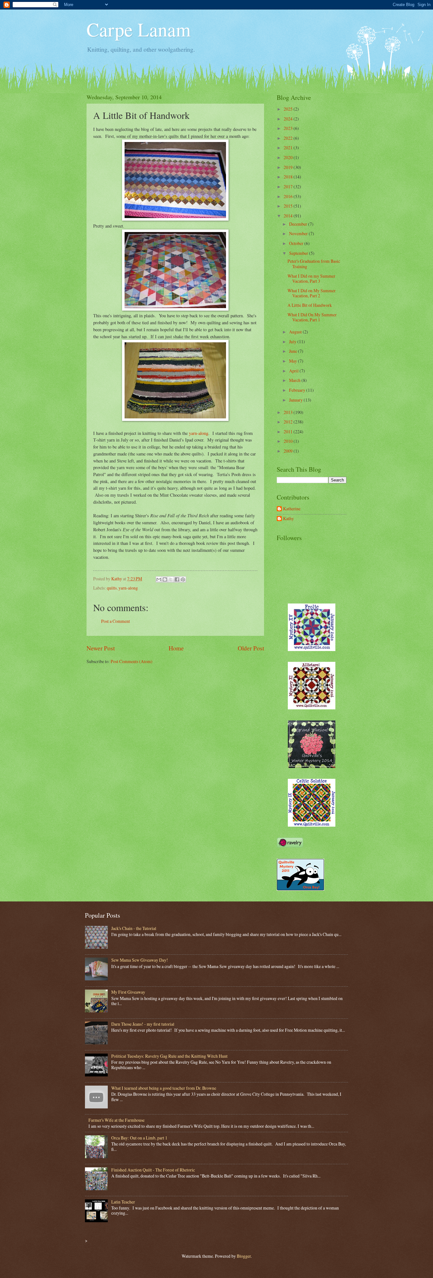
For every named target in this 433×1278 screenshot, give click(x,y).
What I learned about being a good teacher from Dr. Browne (163, 1088)
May (293, 361)
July (293, 342)
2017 (289, 187)
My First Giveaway (128, 992)
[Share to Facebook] (177, 579)
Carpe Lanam (139, 29)
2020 (289, 157)
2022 (289, 138)
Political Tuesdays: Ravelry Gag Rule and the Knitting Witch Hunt (169, 1056)
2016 (289, 196)
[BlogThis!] (165, 579)
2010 (289, 441)
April (294, 371)
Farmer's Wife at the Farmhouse (116, 1120)
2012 (289, 422)
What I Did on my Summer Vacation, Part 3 (311, 278)
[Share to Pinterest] (183, 579)
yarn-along (198, 433)
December (298, 224)
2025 (289, 109)
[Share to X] (171, 579)
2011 (289, 432)
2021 (289, 148)
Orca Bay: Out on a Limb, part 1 (139, 1138)
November (299, 233)
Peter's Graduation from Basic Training (314, 263)
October (296, 243)
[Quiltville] (311, 825)
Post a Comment (115, 621)
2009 (289, 451)
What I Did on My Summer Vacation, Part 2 (312, 293)
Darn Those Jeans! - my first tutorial (142, 1024)
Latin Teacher (123, 1202)
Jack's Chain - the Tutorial (133, 928)
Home (176, 648)
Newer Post (101, 648)
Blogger (244, 1256)
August (296, 332)
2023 (289, 128)
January (296, 400)
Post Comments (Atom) (131, 661)
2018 (289, 177)
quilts (112, 588)
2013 (289, 412)
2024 (289, 119)
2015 (289, 206)
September (299, 253)
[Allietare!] (311, 708)
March (295, 380)
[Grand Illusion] (311, 766)
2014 (289, 216)
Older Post (251, 648)
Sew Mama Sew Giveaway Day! (139, 960)
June (293, 351)
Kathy (288, 518)
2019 (289, 167)
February (297, 390)
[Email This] (159, 579)
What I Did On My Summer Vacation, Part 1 (312, 317)
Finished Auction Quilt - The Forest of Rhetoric (153, 1170)
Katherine (292, 509)
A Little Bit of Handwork (310, 305)
